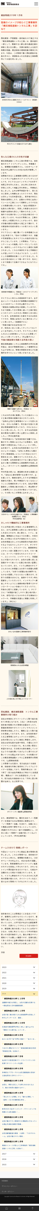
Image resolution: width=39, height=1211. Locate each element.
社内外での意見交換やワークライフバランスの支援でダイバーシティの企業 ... (18, 1061)
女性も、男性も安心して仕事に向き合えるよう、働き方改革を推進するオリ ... (18, 1086)
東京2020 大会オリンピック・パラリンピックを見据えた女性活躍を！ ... (19, 1110)
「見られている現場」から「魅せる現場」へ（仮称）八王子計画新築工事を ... (18, 1098)
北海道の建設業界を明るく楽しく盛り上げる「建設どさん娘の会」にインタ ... (18, 1028)
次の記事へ (29, 956)
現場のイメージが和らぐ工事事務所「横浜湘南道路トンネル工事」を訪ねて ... (18, 1147)
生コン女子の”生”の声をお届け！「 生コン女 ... (19, 1039)
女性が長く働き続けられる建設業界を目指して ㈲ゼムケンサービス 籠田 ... (19, 1016)
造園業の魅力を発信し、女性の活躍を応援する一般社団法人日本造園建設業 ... (18, 1004)
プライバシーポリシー (10, 1186)
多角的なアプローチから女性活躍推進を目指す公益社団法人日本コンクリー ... (18, 1074)
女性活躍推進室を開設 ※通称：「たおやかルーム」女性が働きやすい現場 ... (18, 1134)
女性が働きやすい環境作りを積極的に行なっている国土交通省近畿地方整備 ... (19, 1122)
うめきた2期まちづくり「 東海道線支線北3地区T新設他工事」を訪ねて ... (19, 1049)
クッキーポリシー (8, 1191)
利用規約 (5, 1181)
